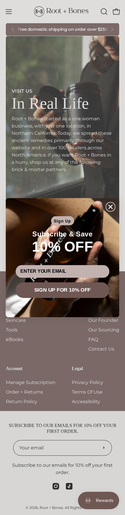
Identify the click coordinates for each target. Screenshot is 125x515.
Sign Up (62, 221)
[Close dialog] (110, 206)
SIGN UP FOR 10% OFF (62, 290)
